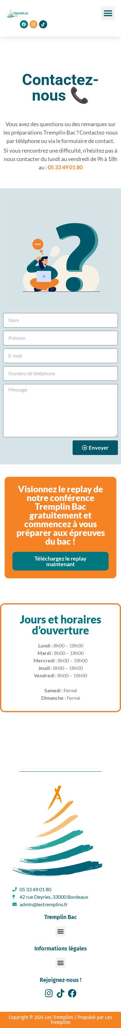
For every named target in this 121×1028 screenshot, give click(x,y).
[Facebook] (72, 993)
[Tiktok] (43, 24)
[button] (108, 13)
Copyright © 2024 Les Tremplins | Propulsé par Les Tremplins (60, 1019)
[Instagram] (48, 993)
